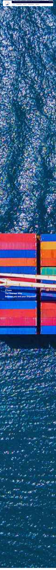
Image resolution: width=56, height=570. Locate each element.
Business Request (31, 4)
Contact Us (37, 4)
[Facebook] (49, 1)
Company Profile (18, 4)
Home (14, 4)
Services (24, 4)
